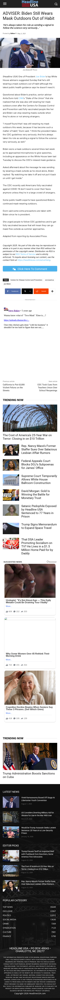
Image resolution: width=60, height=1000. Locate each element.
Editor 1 (13, 33)
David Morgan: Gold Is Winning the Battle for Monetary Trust (35, 494)
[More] (52, 291)
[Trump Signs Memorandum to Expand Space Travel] (11, 528)
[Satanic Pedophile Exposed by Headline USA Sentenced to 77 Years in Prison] (11, 510)
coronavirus (49, 280)
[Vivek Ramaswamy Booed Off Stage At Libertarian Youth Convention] (11, 802)
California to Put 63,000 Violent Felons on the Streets (14, 387)
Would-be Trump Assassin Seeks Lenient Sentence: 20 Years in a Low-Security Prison (38, 830)
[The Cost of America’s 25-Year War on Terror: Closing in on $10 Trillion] (30, 418)
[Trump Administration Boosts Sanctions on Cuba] (30, 756)
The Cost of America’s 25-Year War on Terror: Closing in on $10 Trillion (27, 437)
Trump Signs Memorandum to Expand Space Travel (39, 526)
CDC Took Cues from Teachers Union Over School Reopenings (47, 387)
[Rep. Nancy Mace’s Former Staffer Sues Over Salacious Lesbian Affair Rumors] (11, 450)
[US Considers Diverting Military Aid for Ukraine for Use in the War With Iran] (11, 817)
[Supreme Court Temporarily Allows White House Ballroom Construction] (11, 480)
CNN (21, 98)
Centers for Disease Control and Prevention (26, 280)
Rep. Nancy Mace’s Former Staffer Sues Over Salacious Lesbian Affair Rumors (39, 449)
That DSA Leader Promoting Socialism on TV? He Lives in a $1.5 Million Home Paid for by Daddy (37, 546)
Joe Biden (40, 76)
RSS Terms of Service (26, 254)
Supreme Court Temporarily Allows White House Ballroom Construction (39, 479)
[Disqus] (30, 340)
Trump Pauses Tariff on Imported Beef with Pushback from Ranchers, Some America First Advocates (37, 854)
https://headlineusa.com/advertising (33, 260)
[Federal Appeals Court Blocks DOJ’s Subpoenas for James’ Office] (11, 465)
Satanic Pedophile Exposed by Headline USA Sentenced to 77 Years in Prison (39, 511)
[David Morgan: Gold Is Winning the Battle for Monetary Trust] (11, 495)
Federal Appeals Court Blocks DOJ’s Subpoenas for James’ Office (37, 464)
